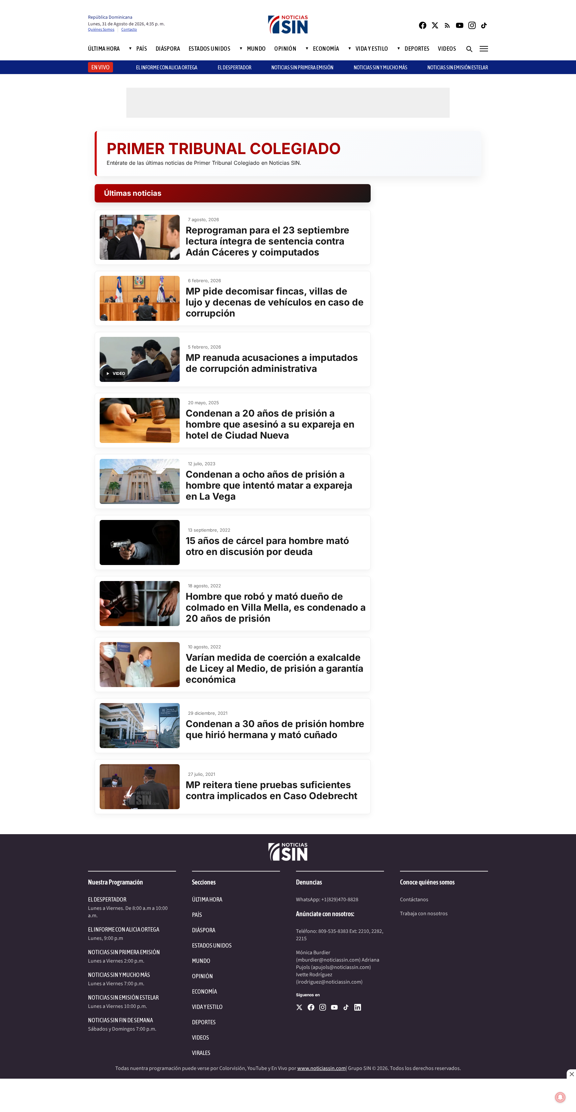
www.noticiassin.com (321, 1068)
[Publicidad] (288, 1095)
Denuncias (309, 882)
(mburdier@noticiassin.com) (328, 960)
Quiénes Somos (101, 29)
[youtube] (334, 1007)
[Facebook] (422, 25)
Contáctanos (414, 899)
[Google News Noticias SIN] (447, 25)
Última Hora (104, 48)
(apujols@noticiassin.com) (341, 967)
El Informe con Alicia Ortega (123, 929)
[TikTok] (484, 25)
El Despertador (234, 67)
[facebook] (311, 1007)
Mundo (256, 48)
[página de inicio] (288, 25)
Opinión (285, 48)
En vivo (100, 67)
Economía (326, 48)
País (141, 48)
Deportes (417, 48)
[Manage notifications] (560, 1097)
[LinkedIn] (357, 1007)
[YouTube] (459, 25)
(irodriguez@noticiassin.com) (329, 982)
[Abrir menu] (484, 48)
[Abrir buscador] (469, 49)
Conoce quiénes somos (427, 882)
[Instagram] (472, 25)
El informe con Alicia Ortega (166, 67)
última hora (207, 899)
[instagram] (322, 1007)
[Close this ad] (571, 1074)
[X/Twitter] (435, 25)
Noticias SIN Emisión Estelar (457, 67)
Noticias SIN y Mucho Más (380, 67)
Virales (201, 1052)
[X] (299, 1007)
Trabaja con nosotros (424, 913)
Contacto (129, 29)
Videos (447, 48)
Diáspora (168, 48)
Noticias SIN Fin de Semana (120, 1020)
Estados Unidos (209, 48)
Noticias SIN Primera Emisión (302, 67)
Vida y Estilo (372, 48)
